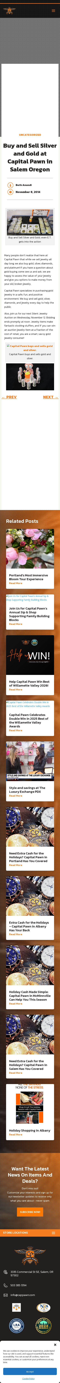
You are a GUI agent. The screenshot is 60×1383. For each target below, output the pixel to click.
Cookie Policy (28, 1378)
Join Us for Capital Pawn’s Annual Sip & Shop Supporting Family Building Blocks (29, 614)
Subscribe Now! (30, 1212)
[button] (55, 1344)
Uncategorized (30, 135)
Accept (30, 1371)
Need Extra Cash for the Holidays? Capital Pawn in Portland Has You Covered (28, 857)
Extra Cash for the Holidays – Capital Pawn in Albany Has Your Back (29, 926)
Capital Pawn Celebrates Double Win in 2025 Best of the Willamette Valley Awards (28, 720)
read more (15, 583)
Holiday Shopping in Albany (29, 1130)
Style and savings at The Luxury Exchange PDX (27, 789)
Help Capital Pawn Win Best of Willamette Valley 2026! (29, 683)
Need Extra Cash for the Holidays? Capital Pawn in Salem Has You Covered (28, 1065)
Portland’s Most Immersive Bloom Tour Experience (28, 577)
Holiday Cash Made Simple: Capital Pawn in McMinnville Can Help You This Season (30, 995)
